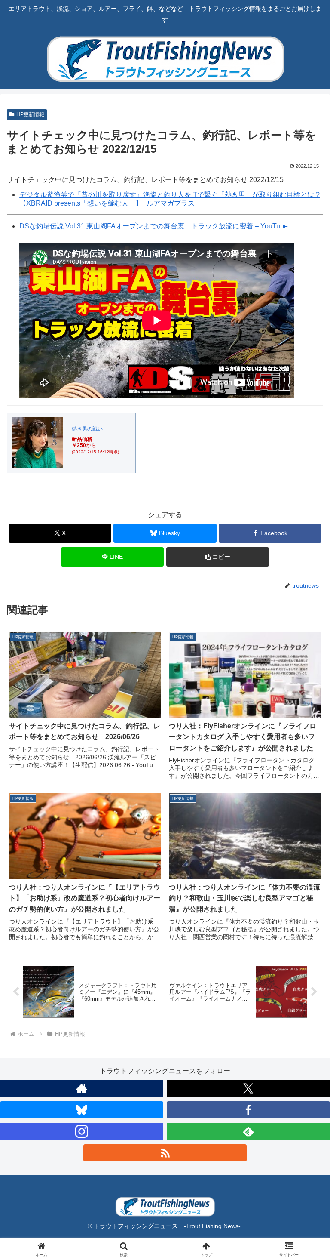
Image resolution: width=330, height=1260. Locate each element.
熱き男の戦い (87, 429)
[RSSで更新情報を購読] (165, 1152)
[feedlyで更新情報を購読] (248, 1131)
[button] (217, 557)
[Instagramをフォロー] (81, 1131)
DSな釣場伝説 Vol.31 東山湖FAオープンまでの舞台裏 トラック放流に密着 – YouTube (153, 226)
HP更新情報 (30, 114)
